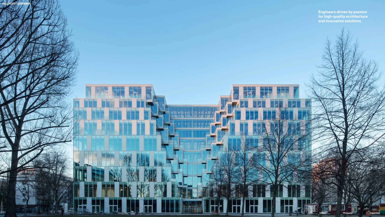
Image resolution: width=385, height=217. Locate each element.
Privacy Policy (2, 207)
